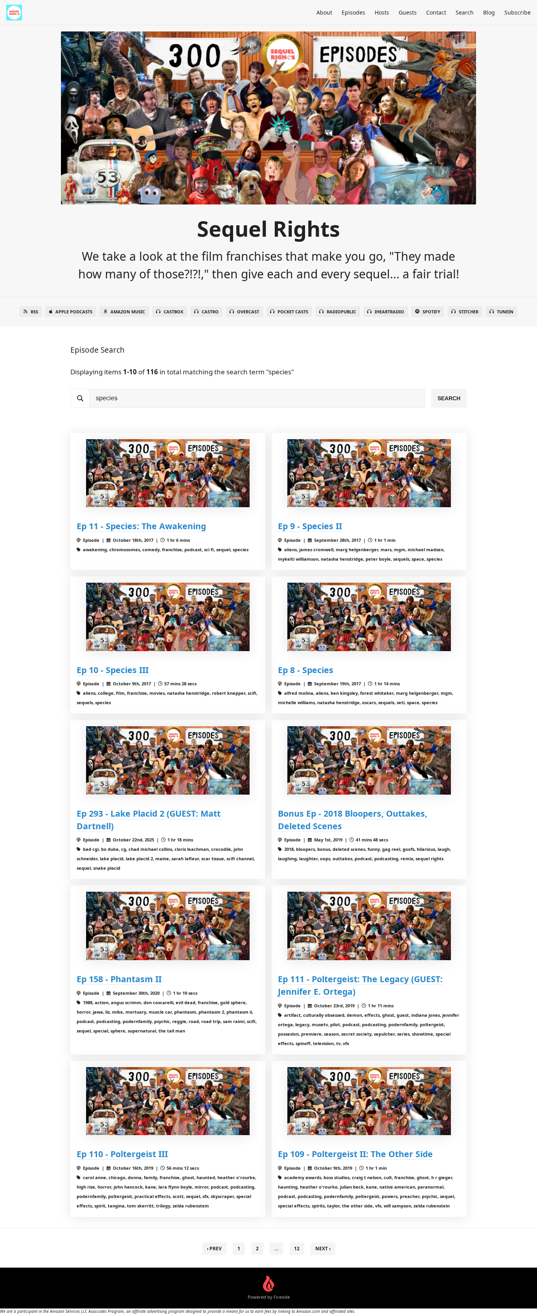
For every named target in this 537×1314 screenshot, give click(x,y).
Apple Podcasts (73, 312)
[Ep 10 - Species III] (167, 617)
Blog (489, 12)
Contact (436, 12)
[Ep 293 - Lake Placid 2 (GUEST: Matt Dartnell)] (167, 760)
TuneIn (505, 312)
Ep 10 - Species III (113, 669)
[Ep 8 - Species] (369, 617)
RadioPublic (341, 312)
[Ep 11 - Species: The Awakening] (167, 473)
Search (465, 12)
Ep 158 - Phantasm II (119, 979)
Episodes (353, 12)
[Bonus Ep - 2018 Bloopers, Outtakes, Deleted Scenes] (369, 760)
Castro (210, 312)
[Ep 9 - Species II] (369, 473)
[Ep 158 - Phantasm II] (167, 926)
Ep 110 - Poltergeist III (122, 1153)
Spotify (431, 312)
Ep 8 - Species (305, 669)
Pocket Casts (293, 312)
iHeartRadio (389, 312)
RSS (34, 312)
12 (297, 1248)
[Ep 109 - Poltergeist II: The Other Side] (369, 1101)
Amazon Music (127, 312)
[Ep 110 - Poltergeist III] (167, 1101)
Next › (323, 1248)
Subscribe (517, 12)
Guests (408, 12)
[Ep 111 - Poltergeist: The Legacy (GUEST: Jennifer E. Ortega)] (369, 926)
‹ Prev (214, 1248)
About (324, 12)
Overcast (248, 312)
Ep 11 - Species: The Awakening (141, 526)
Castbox (173, 312)
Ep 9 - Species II (310, 526)
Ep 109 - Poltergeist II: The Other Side (355, 1153)
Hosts (382, 12)
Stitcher (468, 312)
